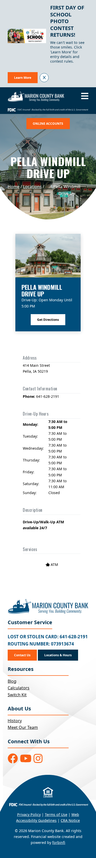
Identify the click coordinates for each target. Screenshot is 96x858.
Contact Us (22, 655)
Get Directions (48, 319)
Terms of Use (56, 814)
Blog (12, 681)
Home (13, 186)
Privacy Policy (29, 814)
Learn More (22, 77)
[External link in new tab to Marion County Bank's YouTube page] (25, 758)
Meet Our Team (23, 727)
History (15, 721)
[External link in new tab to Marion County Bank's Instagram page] (38, 758)
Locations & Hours (58, 655)
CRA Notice (70, 820)
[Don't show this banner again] (44, 77)
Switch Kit (17, 695)
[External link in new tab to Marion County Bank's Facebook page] (13, 758)
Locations (32, 186)
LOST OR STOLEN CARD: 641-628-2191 (48, 637)
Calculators (18, 688)
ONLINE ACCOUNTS (48, 123)
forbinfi (58, 842)
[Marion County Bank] (36, 96)
